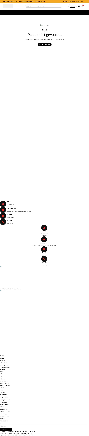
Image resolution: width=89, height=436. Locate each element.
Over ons (3, 360)
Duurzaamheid (72, 1)
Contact (2, 373)
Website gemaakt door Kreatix (26, 433)
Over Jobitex (65, 1)
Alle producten (4, 397)
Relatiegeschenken (5, 365)
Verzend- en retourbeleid (28, 435)
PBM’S (2, 406)
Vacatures (78, 1)
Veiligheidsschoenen (5, 400)
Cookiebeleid (19, 435)
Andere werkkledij (5, 404)
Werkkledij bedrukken (5, 367)
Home (2, 358)
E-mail (1, 423)
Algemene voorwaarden (5, 435)
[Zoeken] (60, 6)
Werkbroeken (4, 402)
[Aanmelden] (79, 6)
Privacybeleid (13, 435)
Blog (82, 1)
